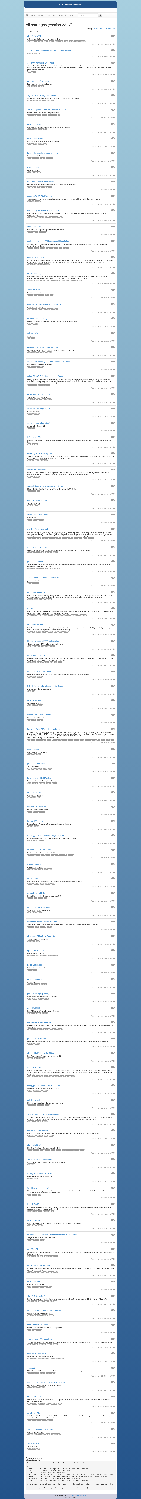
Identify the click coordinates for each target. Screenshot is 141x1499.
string (82, 740)
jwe (41, 769)
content (30, 248)
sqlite (76, 41)
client (47, 295)
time (98, 740)
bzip (29, 172)
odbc (52, 1150)
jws (37, 769)
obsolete (30, 115)
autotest (34, 1178)
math (29, 324)
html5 (43, 855)
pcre (29, 999)
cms (29, 1076)
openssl (49, 187)
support (42, 158)
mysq (71, 41)
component (42, 232)
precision (40, 367)
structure (41, 129)
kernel (35, 129)
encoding (30, 460)
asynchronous (56, 1434)
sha (47, 280)
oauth (43, 309)
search (47, 264)
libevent (35, 812)
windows (36, 53)
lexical (54, 740)
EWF (56, 248)
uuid (29, 1287)
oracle (48, 1150)
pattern (41, 264)
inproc (48, 1434)
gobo (29, 568)
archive (30, 505)
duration (39, 1225)
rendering (38, 1121)
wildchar (35, 783)
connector (52, 538)
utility (103, 740)
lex (45, 740)
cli (56, 100)
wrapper (34, 86)
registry (49, 1373)
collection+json (53, 217)
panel (43, 352)
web (61, 217)
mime (60, 632)
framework (36, 477)
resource (47, 1256)
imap (33, 705)
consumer (50, 309)
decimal (35, 324)
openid (30, 955)
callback (44, 1420)
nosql (66, 41)
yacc (49, 740)
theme (62, 1076)
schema (70, 855)
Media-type (45, 615)
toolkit (55, 1301)
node (50, 1076)
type (55, 632)
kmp (29, 783)
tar (35, 505)
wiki (29, 1404)
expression (37, 1013)
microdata (31, 855)
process (30, 1044)
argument (35, 100)
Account (40, 15)
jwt (29, 769)
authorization (36, 646)
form (75, 538)
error (29, 477)
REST (38, 615)
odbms (57, 41)
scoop (30, 1091)
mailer (49, 927)
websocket (39, 1358)
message (64, 280)
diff (29, 338)
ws (33, 1358)
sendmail (43, 927)
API (52, 615)
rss (29, 552)
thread (30, 1211)
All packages (62, 15)
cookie (66, 632)
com (36, 232)
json (35, 754)
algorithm (49, 599)
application (47, 1029)
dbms (46, 41)
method (50, 632)
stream (56, 1358)
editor (43, 399)
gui (33, 201)
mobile (34, 720)
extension (49, 158)
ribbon (36, 1058)
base (29, 129)
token (45, 769)
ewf (29, 538)
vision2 (38, 201)
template (30, 1121)
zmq (35, 1434)
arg (29, 100)
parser (41, 100)
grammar (45, 1013)
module (56, 1076)
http (52, 295)
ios (29, 720)
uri (34, 1256)
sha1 (51, 280)
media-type (40, 217)
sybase (58, 1150)
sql (62, 41)
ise (34, 568)
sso (56, 955)
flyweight (36, 984)
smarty (45, 1121)
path (41, 1256)
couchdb (82, 41)
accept (36, 248)
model (47, 1105)
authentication (32, 309)
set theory (40, 1105)
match (40, 999)
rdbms (51, 41)
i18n (29, 691)
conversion (43, 460)
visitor (51, 1420)
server (34, 538)
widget (49, 399)
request (66, 248)
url (56, 1272)
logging (36, 826)
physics (41, 599)
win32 (36, 1373)
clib (29, 187)
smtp (42, 884)
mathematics (32, 367)
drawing (36, 414)
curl (36, 295)
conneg (42, 248)
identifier (54, 1256)
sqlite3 (51, 1136)
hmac (75, 280)
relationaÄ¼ (69, 1150)
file (39, 505)
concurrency (37, 1091)
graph (36, 599)
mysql (50, 869)
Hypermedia (31, 615)
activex (30, 53)
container (44, 1315)
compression (36, 172)
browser (30, 1344)
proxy (85, 538)
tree (39, 1420)
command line (49, 100)
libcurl (43, 187)
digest (70, 280)
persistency (31, 41)
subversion (31, 1164)
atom (33, 552)
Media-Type (58, 615)
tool (39, 352)
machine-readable (61, 855)
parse (64, 740)
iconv (37, 460)
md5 (43, 280)
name (96, 29)
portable (34, 1301)
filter (35, 264)
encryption (31, 280)
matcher (41, 783)
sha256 (57, 280)
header (38, 632)
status (44, 632)
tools (107, 740)
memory (30, 840)
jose (50, 769)
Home (33, 15)
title (101, 29)
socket (30, 884)
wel (29, 1387)
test (38, 491)
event (29, 520)
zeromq (30, 1434)
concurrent (46, 1211)
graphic (42, 1373)
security (36, 955)
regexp (76, 740)
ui (50, 1301)
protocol (47, 884)
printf (29, 72)
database (39, 41)
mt (52, 1211)
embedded (42, 1344)
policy (58, 538)
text (34, 72)
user (46, 1076)
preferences (31, 1029)
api (29, 86)
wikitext (34, 1404)
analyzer (37, 840)
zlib (38, 187)
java (29, 444)
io (46, 129)
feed (38, 552)
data (52, 855)
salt (80, 280)
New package (50, 15)
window (46, 1301)
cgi (33, 1330)
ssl (45, 898)
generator (48, 552)
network (30, 295)
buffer (54, 568)
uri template (37, 1272)
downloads (107, 29)
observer (44, 984)
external (40, 86)
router (44, 1272)
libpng (34, 187)
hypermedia (31, 217)
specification (32, 491)
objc (37, 941)
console (39, 1029)
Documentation (81, 1495)
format (35, 1195)
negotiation (49, 248)
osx (29, 201)
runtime (30, 826)
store (29, 1150)
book (47, 1404)
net (36, 898)
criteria (30, 264)
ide (43, 840)
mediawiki (41, 1404)
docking (49, 352)
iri (37, 1256)
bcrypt (38, 280)
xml (59, 568)
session (64, 538)
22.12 (71, 15)
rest (68, 615)
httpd (39, 538)
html (42, 552)
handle (35, 520)
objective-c (31, 941)
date (114, 29)
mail (29, 705)
